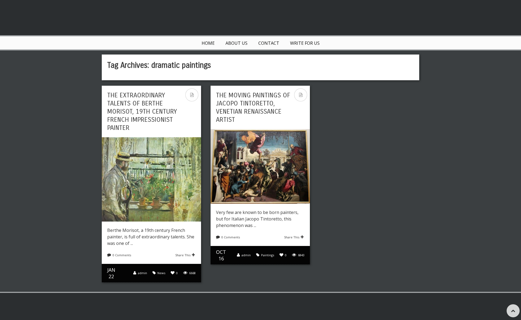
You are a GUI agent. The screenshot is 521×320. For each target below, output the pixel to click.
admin (142, 273)
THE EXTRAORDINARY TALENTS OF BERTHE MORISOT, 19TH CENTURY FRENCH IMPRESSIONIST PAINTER (142, 111)
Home (208, 43)
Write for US (305, 43)
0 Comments (122, 255)
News (161, 273)
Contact (268, 43)
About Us (236, 43)
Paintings (267, 255)
